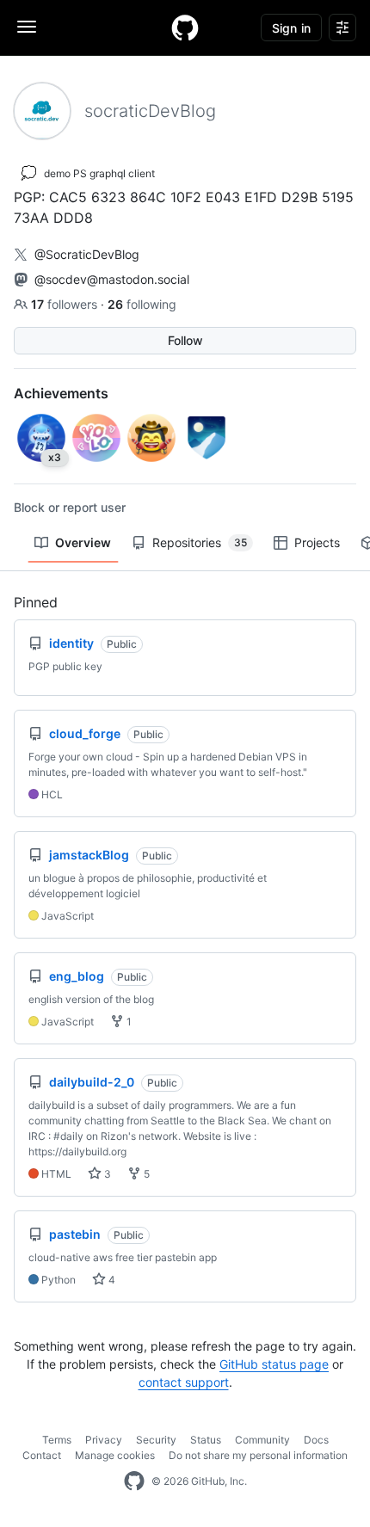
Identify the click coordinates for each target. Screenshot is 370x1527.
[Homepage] (185, 27)
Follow (185, 340)
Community (262, 1439)
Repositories (199, 542)
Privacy (103, 1439)
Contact (41, 1455)
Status (205, 1439)
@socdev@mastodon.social (111, 279)
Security (156, 1439)
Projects (317, 542)
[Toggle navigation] (27, 27)
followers (66, 304)
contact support (184, 1382)
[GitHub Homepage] (134, 1481)
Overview (83, 542)
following (142, 304)
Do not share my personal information (258, 1455)
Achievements (61, 393)
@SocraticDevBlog (86, 254)
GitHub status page (274, 1364)
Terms (56, 1439)
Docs (316, 1439)
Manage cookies (115, 1455)
